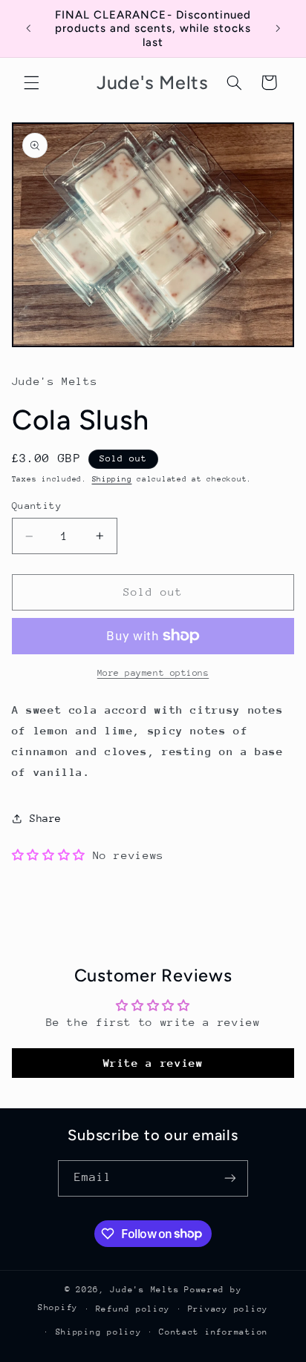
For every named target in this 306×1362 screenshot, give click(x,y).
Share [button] (46, 818)
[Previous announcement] (28, 29)
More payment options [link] (153, 673)
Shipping (112, 479)
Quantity (37, 505)
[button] (31, 82)
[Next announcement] (277, 29)
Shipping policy (99, 1332)
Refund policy (133, 1309)
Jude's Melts (144, 1289)
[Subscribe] (230, 1178)
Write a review (153, 1062)
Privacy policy (228, 1309)
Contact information (213, 1332)
